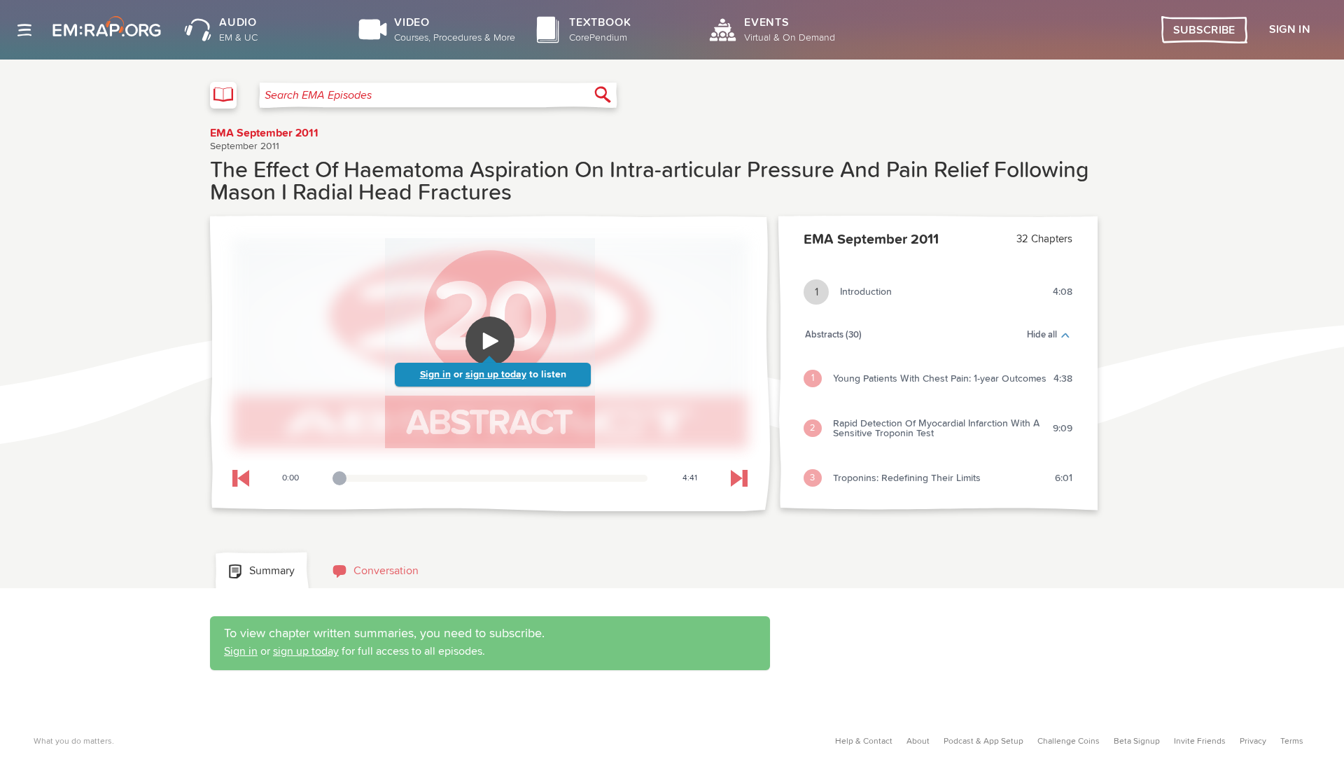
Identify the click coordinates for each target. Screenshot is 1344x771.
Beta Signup (1137, 741)
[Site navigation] (24, 30)
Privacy (1253, 741)
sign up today (495, 375)
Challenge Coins (1068, 741)
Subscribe (1204, 30)
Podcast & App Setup (983, 741)
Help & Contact (863, 741)
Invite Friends (1200, 741)
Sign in (435, 375)
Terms (1291, 741)
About (918, 741)
